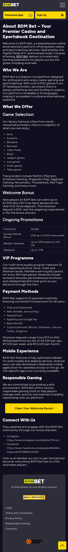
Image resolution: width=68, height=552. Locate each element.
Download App (14, 15)
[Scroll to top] (62, 545)
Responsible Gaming (17, 523)
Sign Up (41, 15)
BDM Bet (22, 56)
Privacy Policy (13, 518)
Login (8, 507)
